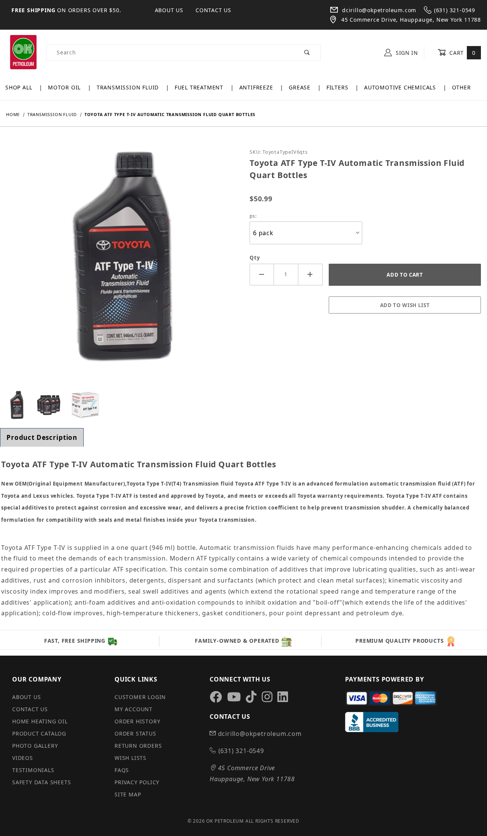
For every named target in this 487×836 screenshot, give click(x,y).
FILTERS (338, 87)
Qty (255, 257)
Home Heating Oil (40, 721)
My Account (134, 709)
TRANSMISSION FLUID (129, 87)
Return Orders (138, 745)
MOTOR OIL (65, 87)
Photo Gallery (35, 745)
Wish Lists (130, 757)
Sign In (406, 52)
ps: (253, 216)
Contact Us (213, 10)
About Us (169, 10)
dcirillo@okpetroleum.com (378, 10)
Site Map (128, 794)
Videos (22, 757)
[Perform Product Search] (307, 52)
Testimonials (33, 770)
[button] (16, 405)
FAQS (122, 770)
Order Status (135, 733)
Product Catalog (39, 733)
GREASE (300, 87)
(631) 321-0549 (454, 10)
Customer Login (140, 697)
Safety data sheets (41, 782)
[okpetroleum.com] (23, 52)
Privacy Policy (137, 782)
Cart (462, 52)
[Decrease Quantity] (262, 274)
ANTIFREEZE (257, 87)
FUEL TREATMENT (200, 87)
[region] (121, 405)
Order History (137, 721)
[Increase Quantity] (310, 274)
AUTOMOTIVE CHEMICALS (401, 87)
